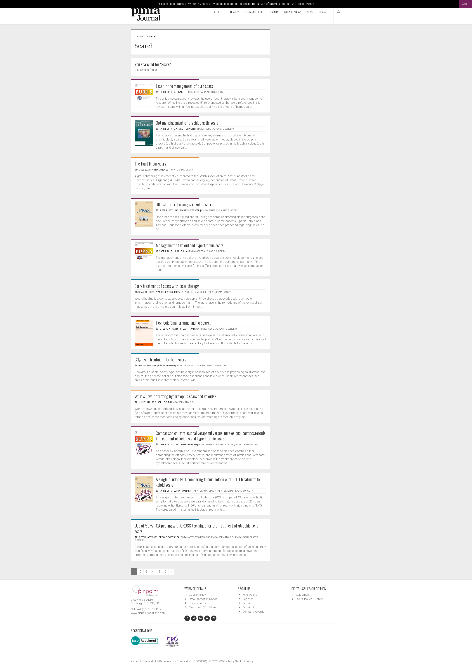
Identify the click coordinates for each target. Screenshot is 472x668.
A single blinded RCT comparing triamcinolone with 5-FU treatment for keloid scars (208, 482)
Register (247, 599)
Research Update (255, 12)
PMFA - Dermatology (181, 169)
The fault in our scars (150, 163)
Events (274, 12)
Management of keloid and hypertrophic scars (189, 245)
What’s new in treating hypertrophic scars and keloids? (175, 396)
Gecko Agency (244, 661)
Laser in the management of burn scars (184, 85)
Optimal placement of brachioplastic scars (187, 122)
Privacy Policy (197, 603)
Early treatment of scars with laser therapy (167, 285)
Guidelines (302, 594)
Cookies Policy (304, 4)
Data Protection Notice (203, 599)
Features (217, 12)
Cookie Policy (197, 594)
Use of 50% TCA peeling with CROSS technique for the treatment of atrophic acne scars (196, 528)
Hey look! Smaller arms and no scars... (183, 322)
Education (234, 12)
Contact (324, 12)
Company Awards (253, 611)
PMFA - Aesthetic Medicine (191, 292)
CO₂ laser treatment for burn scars (160, 359)
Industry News (292, 12)
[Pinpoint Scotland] (144, 589)
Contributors (250, 607)
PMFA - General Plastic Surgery (205, 92)
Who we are (249, 594)
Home (140, 36)
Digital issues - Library (309, 599)
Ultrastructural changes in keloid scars (184, 204)
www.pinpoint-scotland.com (148, 613)
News (310, 12)
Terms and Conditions (202, 607)
